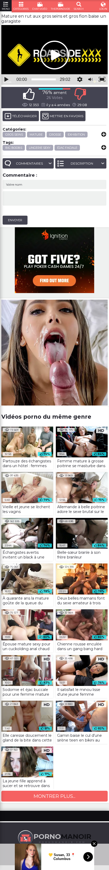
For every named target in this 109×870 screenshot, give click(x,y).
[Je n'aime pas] (80, 94)
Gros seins (14, 134)
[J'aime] (29, 94)
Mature (36, 134)
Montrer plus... (54, 796)
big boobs (13, 148)
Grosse (55, 134)
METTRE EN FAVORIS (66, 116)
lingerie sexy (40, 148)
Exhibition (76, 134)
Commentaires (29, 163)
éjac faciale (67, 148)
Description (82, 163)
